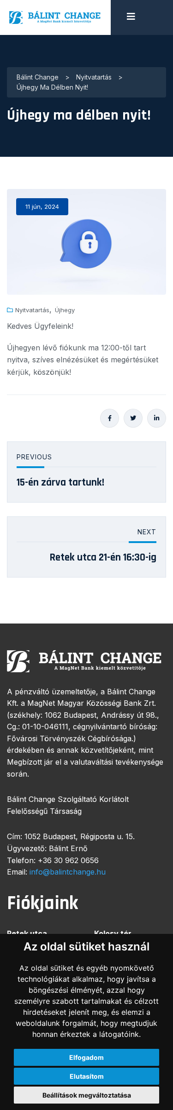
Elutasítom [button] (87, 1076)
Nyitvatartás (32, 310)
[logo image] (55, 17)
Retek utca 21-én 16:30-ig (103, 557)
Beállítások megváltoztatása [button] (86, 1095)
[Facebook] (109, 418)
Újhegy (65, 310)
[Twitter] (133, 418)
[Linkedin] (156, 418)
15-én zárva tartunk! (60, 482)
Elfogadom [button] (86, 1057)
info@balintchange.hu (68, 871)
